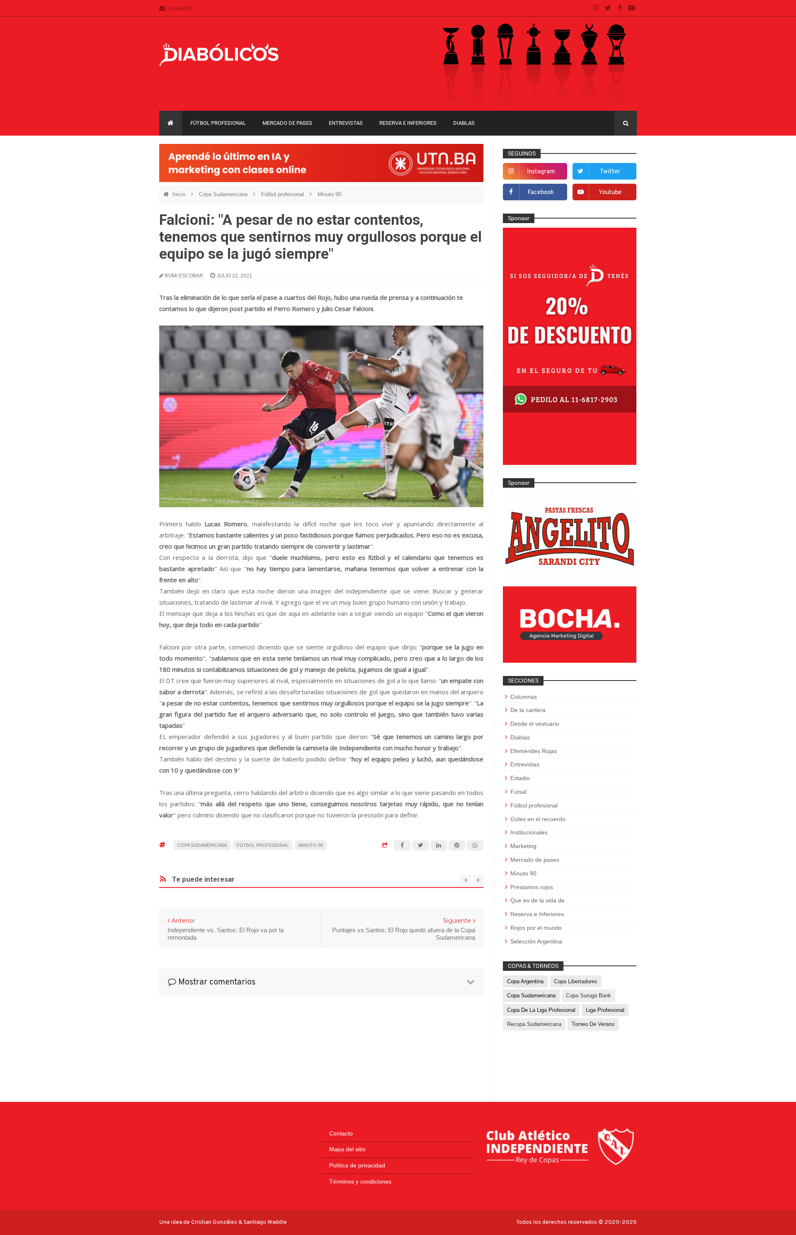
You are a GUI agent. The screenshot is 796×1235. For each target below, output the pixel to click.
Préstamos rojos (531, 887)
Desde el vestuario (534, 723)
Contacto (179, 8)
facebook (541, 193)
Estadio (520, 778)
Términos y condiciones (360, 1181)
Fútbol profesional (218, 123)
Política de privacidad (357, 1165)
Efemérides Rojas (533, 751)
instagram (541, 172)
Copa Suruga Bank (588, 995)
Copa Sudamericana (224, 194)
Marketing (523, 846)
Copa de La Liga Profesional (541, 1010)
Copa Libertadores (575, 981)
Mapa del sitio (347, 1149)
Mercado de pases (287, 123)
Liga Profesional (605, 1010)
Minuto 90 (329, 194)
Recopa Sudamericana (534, 1024)
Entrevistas (346, 123)
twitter (610, 172)
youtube (610, 193)
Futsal (518, 791)
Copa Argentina (525, 981)
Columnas (523, 696)
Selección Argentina (536, 941)
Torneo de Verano (593, 1024)
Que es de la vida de (537, 900)
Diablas (464, 123)
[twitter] (607, 8)
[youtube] (631, 8)
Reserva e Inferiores (408, 123)
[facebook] (619, 8)
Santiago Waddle (265, 1222)
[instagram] (595, 8)
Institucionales (529, 832)
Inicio (179, 194)
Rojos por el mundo (536, 927)
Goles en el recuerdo (537, 819)
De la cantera (528, 710)
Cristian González (214, 1222)
